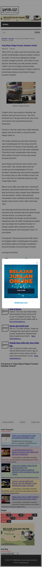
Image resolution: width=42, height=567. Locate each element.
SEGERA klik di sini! (21, 303)
